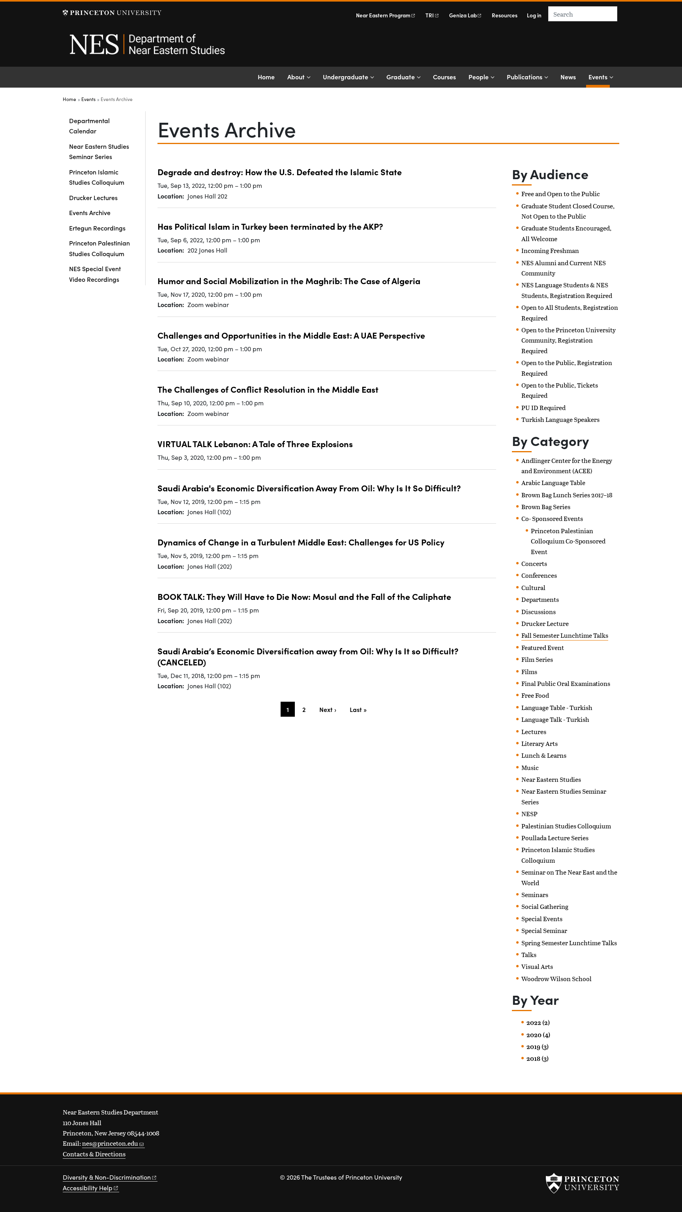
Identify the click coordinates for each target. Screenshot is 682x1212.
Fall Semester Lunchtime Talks (564, 635)
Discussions (538, 611)
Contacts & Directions (94, 1153)
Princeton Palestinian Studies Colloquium (99, 247)
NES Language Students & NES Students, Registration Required (566, 290)
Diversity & (107, 1177)
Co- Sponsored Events (552, 518)
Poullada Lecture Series (554, 837)
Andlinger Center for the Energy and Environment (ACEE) (566, 465)
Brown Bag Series (545, 506)
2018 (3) (537, 1058)
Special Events (541, 918)
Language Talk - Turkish (555, 719)
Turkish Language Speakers (560, 419)
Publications (524, 76)
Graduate (400, 76)
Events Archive (90, 212)
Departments (540, 599)
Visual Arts (537, 966)
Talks (528, 954)
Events (599, 76)
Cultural (533, 587)
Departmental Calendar (89, 125)
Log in (534, 15)
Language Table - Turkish (556, 707)
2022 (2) (538, 1022)
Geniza (463, 15)
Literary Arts (539, 743)
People (478, 76)
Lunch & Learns (543, 755)
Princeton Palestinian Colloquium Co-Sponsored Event (568, 541)
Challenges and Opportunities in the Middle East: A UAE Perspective (291, 335)
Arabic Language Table (553, 482)
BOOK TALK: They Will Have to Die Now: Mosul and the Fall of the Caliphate (304, 596)
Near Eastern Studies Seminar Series (99, 151)
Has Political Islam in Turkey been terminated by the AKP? (270, 226)
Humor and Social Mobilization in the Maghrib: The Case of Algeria (288, 280)
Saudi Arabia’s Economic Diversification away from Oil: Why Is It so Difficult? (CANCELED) (308, 656)
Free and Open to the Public (560, 193)
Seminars (534, 894)
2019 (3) (537, 1046)
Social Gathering (544, 906)
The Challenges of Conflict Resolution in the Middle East (267, 389)
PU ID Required (543, 407)
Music (530, 767)
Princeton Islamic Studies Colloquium (96, 176)
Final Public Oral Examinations (565, 683)
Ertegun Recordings (97, 227)
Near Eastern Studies (551, 779)
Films (529, 671)
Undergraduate (345, 76)
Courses (444, 76)
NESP (529, 813)
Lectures (533, 731)
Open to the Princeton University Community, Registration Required (568, 340)
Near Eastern (383, 15)
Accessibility (87, 1188)
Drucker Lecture (545, 623)
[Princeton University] (112, 12)
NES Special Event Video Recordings (95, 273)
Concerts (534, 563)
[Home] (146, 48)
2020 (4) (538, 1034)
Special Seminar (544, 930)
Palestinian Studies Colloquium (566, 825)
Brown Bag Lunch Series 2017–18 (567, 494)
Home (266, 76)
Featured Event (542, 647)
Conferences (539, 575)
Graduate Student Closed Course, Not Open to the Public (568, 211)
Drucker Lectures (93, 197)
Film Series (537, 659)
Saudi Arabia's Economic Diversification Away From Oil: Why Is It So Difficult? (309, 487)
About (296, 76)
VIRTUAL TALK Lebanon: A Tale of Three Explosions (255, 443)
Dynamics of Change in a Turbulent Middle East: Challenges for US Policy (300, 542)
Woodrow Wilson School (556, 978)
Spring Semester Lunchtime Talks (569, 942)
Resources (504, 15)
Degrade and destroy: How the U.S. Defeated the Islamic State (279, 171)
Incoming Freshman (550, 250)
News (568, 76)
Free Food (535, 695)
